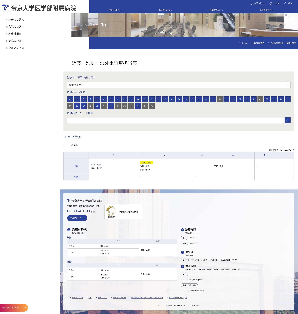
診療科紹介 (13, 33)
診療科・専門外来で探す (81, 77)
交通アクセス (15, 47)
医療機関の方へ (216, 10)
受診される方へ (114, 10)
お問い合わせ (259, 3)
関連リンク (102, 298)
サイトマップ (77, 298)
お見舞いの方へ (165, 10)
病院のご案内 (15, 40)
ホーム (244, 43)
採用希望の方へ (266, 10)
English (277, 3)
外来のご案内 (15, 19)
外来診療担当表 (277, 43)
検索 (290, 3)
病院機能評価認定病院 (128, 212)
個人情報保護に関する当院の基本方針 (147, 298)
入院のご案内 (15, 26)
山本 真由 (96, 164)
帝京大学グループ (176, 298)
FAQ (90, 298)
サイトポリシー (119, 298)
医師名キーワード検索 (80, 113)
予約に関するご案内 (10, 308)
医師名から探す (76, 92)
